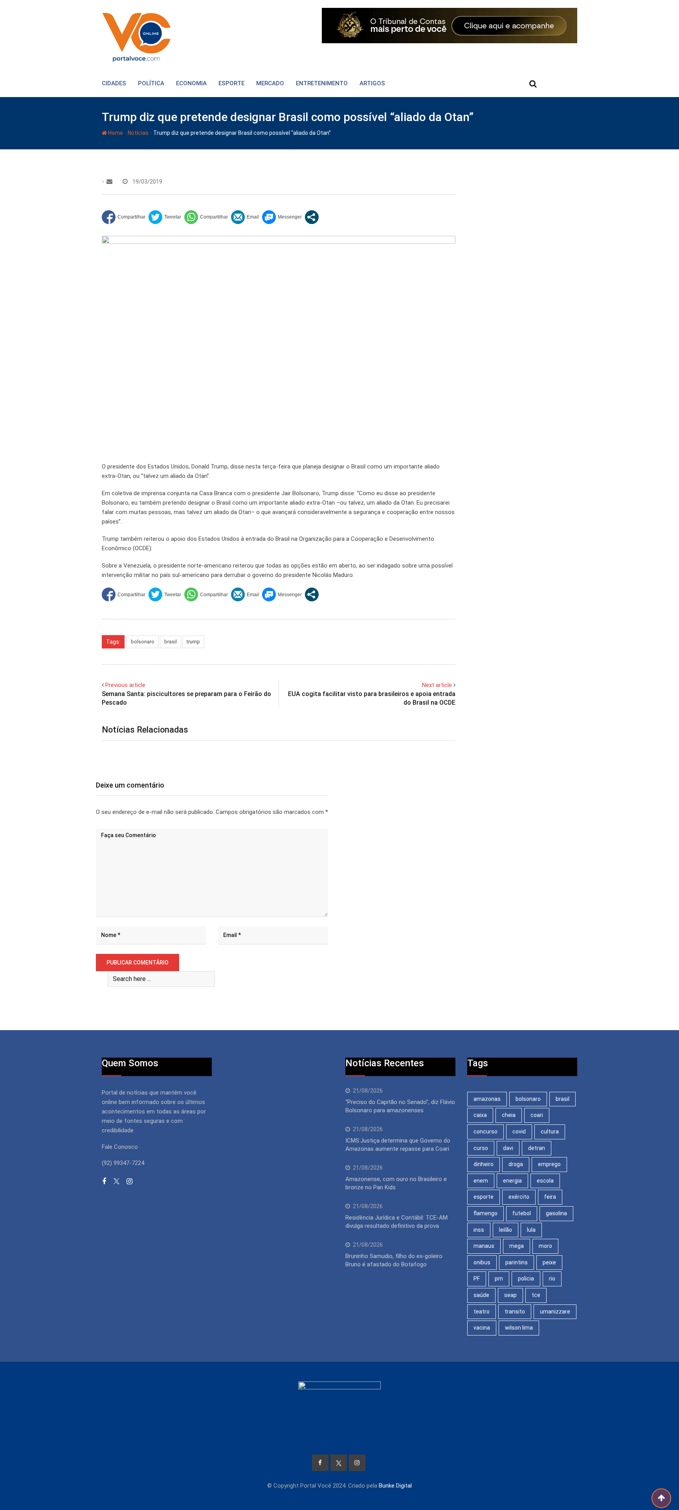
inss (478, 1230)
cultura (550, 1131)
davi (508, 1148)
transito (515, 1311)
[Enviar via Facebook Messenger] (282, 217)
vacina (481, 1327)
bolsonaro (142, 642)
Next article (437, 685)
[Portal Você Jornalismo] (109, 181)
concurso (485, 1131)
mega (516, 1246)
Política (151, 83)
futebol (521, 1213)
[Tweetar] (165, 217)
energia (512, 1181)
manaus (483, 1246)
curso (480, 1148)
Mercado (270, 83)
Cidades (114, 83)
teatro (481, 1311)
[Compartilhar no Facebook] (123, 217)
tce (536, 1295)
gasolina (556, 1213)
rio (552, 1278)
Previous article (125, 685)
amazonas (487, 1099)
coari (536, 1115)
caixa (480, 1115)
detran (536, 1148)
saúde (481, 1295)
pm (499, 1278)
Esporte (231, 83)
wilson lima (519, 1327)
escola (545, 1181)
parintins (516, 1262)
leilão (505, 1230)
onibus (481, 1262)
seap (510, 1295)
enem (480, 1181)
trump (193, 642)
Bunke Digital (395, 1485)
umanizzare (555, 1311)
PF (476, 1278)
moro (545, 1246)
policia (526, 1278)
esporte (483, 1197)
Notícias (138, 133)
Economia (191, 83)
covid (519, 1131)
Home (115, 133)
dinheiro (483, 1164)
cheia (509, 1115)
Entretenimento (322, 83)
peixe (549, 1262)
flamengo (485, 1213)
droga (515, 1164)
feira (550, 1197)
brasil (170, 642)
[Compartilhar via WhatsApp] (206, 217)
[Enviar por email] (245, 217)
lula (531, 1230)
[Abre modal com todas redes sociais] (312, 217)
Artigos (372, 83)
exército (518, 1197)
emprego (549, 1164)
